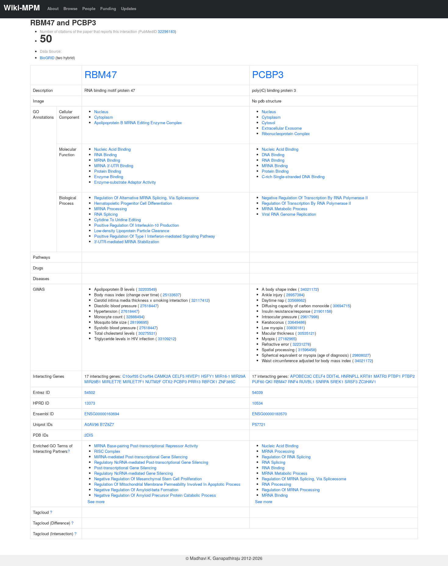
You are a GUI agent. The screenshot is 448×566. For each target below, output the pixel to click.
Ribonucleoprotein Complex (286, 133)
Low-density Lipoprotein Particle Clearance (131, 230)
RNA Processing (276, 484)
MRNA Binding (107, 160)
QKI (268, 381)
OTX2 (167, 381)
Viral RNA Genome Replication (289, 214)
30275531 (146, 333)
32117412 (199, 300)
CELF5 (178, 376)
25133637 (171, 294)
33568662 (296, 300)
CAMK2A (163, 376)
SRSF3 (351, 381)
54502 (89, 392)
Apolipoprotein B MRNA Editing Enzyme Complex (138, 122)
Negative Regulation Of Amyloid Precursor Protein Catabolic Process (155, 495)
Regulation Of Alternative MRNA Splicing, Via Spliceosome (146, 197)
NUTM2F (153, 381)
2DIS (88, 435)
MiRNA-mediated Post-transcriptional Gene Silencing (140, 457)
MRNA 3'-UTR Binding (113, 165)
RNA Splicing (106, 214)
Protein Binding (107, 171)
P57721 (258, 424)
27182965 (286, 338)
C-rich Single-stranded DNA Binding (293, 176)
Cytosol (268, 122)
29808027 (360, 355)
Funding (108, 8)
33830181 (295, 327)
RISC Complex (107, 451)
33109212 (166, 338)
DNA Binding (273, 154)
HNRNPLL (350, 376)
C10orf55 (130, 376)
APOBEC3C (301, 376)
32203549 (146, 289)
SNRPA (322, 381)
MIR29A (238, 376)
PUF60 (258, 381)
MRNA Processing (110, 208)
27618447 (148, 305)
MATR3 (380, 376)
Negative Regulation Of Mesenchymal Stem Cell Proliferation (148, 478)
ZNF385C (227, 381)
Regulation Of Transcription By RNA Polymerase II (306, 203)
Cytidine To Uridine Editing (117, 219)
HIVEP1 (193, 376)
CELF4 (319, 376)
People (88, 8)
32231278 (301, 344)
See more (96, 501)
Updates (128, 8)
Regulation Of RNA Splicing (286, 457)
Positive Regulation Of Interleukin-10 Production (136, 225)
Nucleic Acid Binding (112, 149)
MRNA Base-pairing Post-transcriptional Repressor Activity (146, 446)
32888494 (134, 316)
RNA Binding (105, 154)
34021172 (309, 289)
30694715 (341, 305)
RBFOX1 (209, 381)
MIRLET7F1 (133, 381)
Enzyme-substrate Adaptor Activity (125, 182)
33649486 (296, 322)
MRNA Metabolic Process (285, 208)
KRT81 (366, 376)
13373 (89, 403)
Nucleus (101, 111)
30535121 (306, 333)
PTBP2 (408, 376)
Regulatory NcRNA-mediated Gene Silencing (133, 473)
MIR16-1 (222, 376)
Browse (70, 8)
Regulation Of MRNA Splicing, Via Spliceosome (304, 478)
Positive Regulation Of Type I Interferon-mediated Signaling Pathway (154, 236)
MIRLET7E (112, 381)
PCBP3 (268, 74)
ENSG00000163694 (101, 413)
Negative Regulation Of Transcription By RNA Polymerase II (315, 197)
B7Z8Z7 (107, 424)
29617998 (309, 316)
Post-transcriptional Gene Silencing (125, 467)
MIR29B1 (92, 381)
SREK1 (336, 381)
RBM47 (100, 74)
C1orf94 (146, 376)
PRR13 (194, 381)
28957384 (294, 294)
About (53, 8)
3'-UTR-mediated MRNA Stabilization (126, 241)
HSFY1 (207, 376)
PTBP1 (394, 376)
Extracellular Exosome (282, 128)
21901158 (322, 311)
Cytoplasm (103, 117)
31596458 (306, 349)
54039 (257, 392)
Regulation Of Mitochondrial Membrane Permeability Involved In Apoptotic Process (167, 484)
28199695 (138, 322)
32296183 (166, 31)
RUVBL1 (307, 381)
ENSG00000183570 (269, 413)
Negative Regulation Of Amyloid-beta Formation (136, 489)
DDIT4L (333, 376)
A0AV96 (91, 424)
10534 (257, 403)
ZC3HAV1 (367, 381)
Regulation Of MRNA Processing (291, 489)
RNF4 (293, 381)
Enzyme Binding (108, 176)
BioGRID (47, 57)
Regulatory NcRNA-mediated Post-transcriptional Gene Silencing (151, 462)
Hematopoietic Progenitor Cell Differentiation (133, 203)
